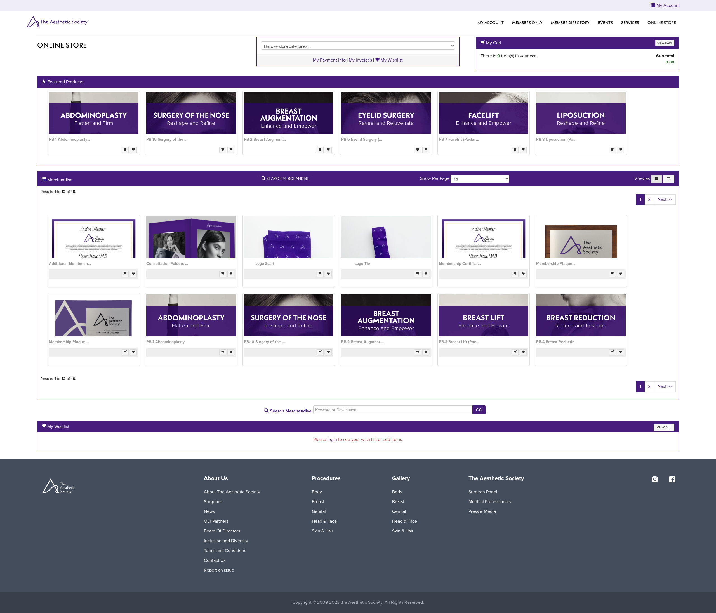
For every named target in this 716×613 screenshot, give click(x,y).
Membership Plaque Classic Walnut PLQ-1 (557, 263)
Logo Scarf (264, 263)
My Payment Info (329, 60)
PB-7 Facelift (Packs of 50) (460, 139)
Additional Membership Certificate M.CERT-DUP (70, 263)
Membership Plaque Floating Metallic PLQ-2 (70, 341)
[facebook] (672, 479)
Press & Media (482, 511)
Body (317, 492)
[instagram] (655, 479)
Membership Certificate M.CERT (460, 263)
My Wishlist (391, 60)
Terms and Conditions (225, 550)
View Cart (664, 43)
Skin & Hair (322, 531)
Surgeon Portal (482, 492)
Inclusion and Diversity (226, 541)
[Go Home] (57, 21)
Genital (319, 511)
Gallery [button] (401, 478)
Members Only (527, 22)
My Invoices (360, 60)
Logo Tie (362, 263)
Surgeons (213, 501)
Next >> (665, 199)
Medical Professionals (489, 501)
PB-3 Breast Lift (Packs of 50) (460, 341)
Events (605, 22)
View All (664, 427)
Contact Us (214, 560)
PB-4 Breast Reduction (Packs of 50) (557, 341)
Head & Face (324, 521)
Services (630, 22)
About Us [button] (216, 478)
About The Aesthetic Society (232, 492)
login (332, 439)
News (209, 511)
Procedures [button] (326, 478)
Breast (318, 501)
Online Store (62, 45)
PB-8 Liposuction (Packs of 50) (557, 139)
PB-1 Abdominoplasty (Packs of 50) (70, 139)
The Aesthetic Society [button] (496, 478)
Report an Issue (219, 570)
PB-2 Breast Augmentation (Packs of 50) (265, 139)
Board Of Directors (222, 531)
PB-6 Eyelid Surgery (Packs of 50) (362, 139)
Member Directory (570, 22)
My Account (490, 22)
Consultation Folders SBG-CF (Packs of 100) (167, 263)
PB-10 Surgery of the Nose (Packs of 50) (167, 139)
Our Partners (216, 521)
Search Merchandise (287, 178)
